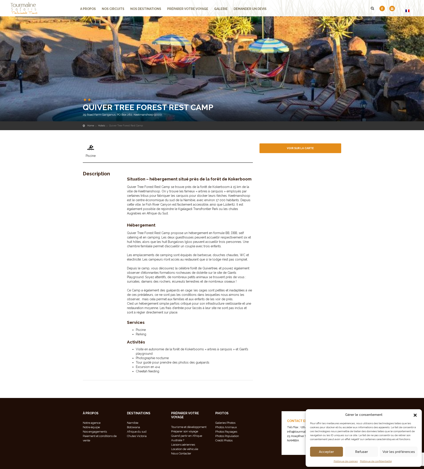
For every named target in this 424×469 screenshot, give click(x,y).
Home (90, 125)
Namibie (132, 422)
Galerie (221, 9)
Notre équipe (91, 427)
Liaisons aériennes (183, 444)
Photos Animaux (226, 427)
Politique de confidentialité (376, 461)
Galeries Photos (225, 422)
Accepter (326, 452)
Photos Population (227, 436)
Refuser (361, 452)
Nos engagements (95, 431)
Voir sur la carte (300, 148)
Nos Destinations (145, 9)
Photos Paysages (226, 431)
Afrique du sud (136, 431)
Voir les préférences (398, 452)
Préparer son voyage (184, 431)
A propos (88, 9)
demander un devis (250, 9)
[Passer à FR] (407, 10)
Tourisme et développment (188, 427)
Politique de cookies (346, 461)
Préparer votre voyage (187, 9)
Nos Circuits (113, 9)
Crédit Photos (224, 440)
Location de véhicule (184, 449)
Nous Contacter (181, 453)
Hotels (101, 125)
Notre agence (91, 422)
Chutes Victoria (137, 436)
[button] (415, 415)
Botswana (133, 427)
